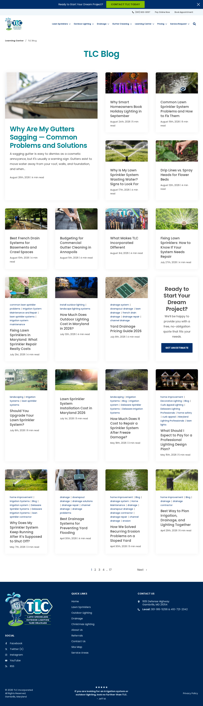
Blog (125, 401)
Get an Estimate (176, 348)
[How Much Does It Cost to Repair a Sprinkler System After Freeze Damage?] (126, 415)
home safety (184, 412)
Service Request (178, 24)
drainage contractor (121, 512)
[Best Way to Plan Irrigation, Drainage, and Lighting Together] (177, 511)
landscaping (17, 397)
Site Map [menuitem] (76, 647)
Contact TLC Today (125, 4)
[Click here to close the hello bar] (198, 4)
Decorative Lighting (171, 401)
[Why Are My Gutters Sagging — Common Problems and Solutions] (51, 136)
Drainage (101, 24)
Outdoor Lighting (82, 24)
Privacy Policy (190, 693)
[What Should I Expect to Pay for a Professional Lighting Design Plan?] (177, 415)
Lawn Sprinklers (60, 24)
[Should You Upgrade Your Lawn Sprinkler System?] (26, 415)
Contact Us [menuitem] (78, 641)
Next (141, 570)
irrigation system (19, 505)
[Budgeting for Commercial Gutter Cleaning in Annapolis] (76, 239)
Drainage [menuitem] (77, 618)
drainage (65, 497)
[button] (194, 23)
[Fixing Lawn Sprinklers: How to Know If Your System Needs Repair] (177, 239)
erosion (127, 520)
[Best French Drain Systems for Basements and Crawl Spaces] (26, 239)
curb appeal (169, 416)
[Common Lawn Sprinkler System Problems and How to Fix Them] (177, 102)
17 (110, 570)
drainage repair (131, 316)
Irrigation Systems (20, 501)
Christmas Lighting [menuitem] (82, 624)
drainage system (120, 304)
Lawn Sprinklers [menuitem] (81, 607)
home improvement (172, 397)
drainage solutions (82, 501)
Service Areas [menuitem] (79, 653)
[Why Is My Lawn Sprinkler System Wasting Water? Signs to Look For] (126, 170)
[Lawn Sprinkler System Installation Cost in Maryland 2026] (76, 415)
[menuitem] (141, 12)
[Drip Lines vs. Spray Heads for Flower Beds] (177, 170)
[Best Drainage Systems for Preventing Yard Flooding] (76, 511)
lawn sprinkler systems (22, 316)
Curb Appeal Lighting (172, 404)
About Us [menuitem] (77, 630)
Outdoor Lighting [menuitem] (81, 613)
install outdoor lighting (72, 304)
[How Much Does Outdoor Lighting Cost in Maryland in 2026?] (76, 319)
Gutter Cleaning (120, 24)
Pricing (160, 24)
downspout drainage (122, 308)
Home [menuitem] (75, 601)
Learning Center (143, 24)
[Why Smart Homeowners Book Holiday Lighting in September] (126, 102)
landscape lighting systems (75, 308)
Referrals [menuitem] (77, 635)
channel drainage (120, 320)
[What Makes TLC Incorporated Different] (126, 239)
